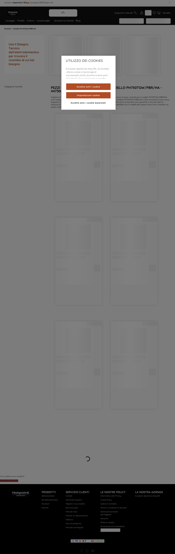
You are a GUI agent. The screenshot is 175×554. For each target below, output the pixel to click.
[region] (88, 82)
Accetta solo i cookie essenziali (88, 102)
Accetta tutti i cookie (88, 86)
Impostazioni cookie (88, 95)
